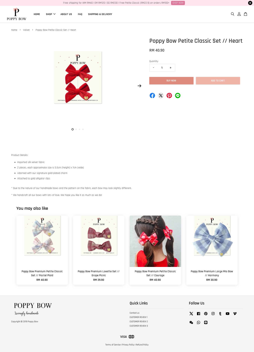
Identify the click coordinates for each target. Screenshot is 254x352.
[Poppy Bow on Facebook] (198, 315)
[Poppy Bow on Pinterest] (205, 315)
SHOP (49, 14)
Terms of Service (113, 344)
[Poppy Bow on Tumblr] (220, 315)
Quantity (153, 61)
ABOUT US (66, 14)
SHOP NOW (178, 2)
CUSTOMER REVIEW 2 (139, 321)
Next (139, 85)
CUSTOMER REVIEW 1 (138, 317)
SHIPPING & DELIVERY (100, 14)
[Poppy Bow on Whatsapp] (198, 324)
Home (14, 30)
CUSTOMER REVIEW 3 (139, 326)
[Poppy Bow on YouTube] (227, 315)
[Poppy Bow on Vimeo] (234, 315)
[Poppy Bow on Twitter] (191, 315)
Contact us (134, 313)
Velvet (26, 30)
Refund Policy (142, 344)
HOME (37, 14)
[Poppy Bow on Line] (205, 324)
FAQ (80, 14)
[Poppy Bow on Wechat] (191, 324)
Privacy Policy (128, 344)
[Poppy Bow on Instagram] (213, 315)
